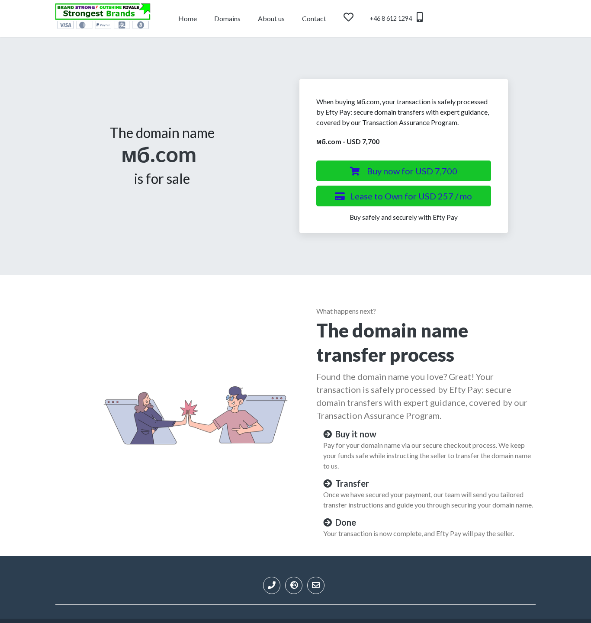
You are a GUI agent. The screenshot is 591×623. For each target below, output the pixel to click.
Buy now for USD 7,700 (412, 171)
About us (271, 18)
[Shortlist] (356, 18)
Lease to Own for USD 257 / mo (411, 196)
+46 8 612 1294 (391, 18)
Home (187, 18)
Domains (227, 18)
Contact (314, 18)
